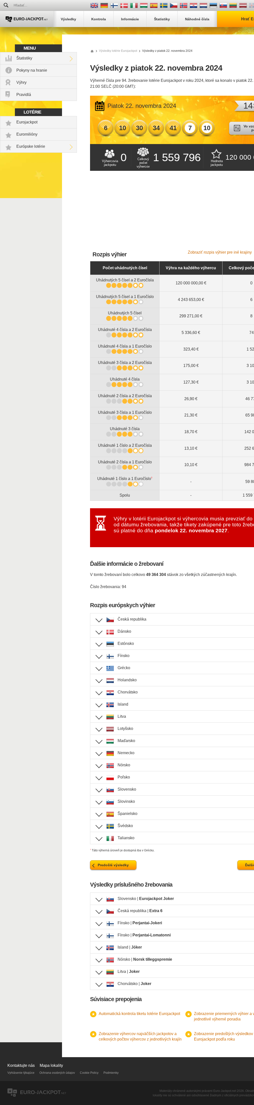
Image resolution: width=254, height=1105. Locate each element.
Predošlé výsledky (113, 865)
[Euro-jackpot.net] (92, 50)
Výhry (21, 82)
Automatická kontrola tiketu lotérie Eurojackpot (139, 1014)
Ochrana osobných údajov (57, 1073)
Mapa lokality (51, 1065)
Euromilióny (26, 134)
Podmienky (111, 1073)
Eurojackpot (26, 122)
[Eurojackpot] (26, 19)
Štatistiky (24, 58)
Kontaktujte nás (21, 1065)
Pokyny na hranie (31, 70)
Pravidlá (23, 94)
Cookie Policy (89, 1073)
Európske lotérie (30, 146)
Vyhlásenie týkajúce (20, 1073)
